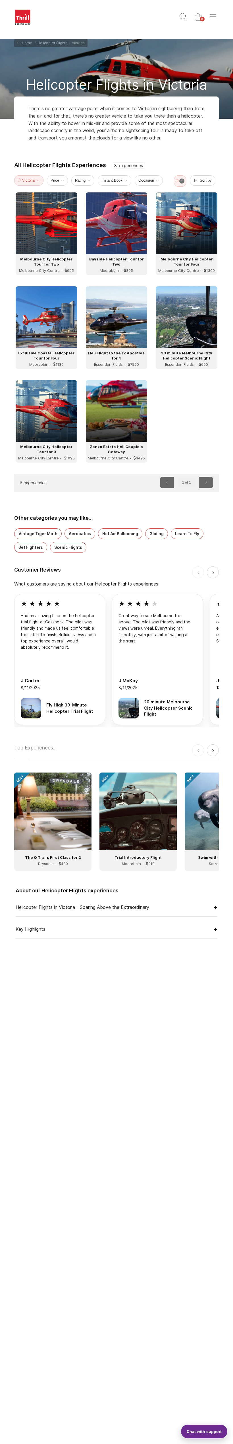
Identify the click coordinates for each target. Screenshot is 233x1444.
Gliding (156, 533)
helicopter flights (52, 43)
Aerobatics (80, 533)
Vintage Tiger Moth (37, 533)
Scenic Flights (68, 547)
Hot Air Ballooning (120, 533)
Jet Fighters (30, 547)
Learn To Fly (187, 533)
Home (26, 43)
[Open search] (183, 17)
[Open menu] (213, 17)
